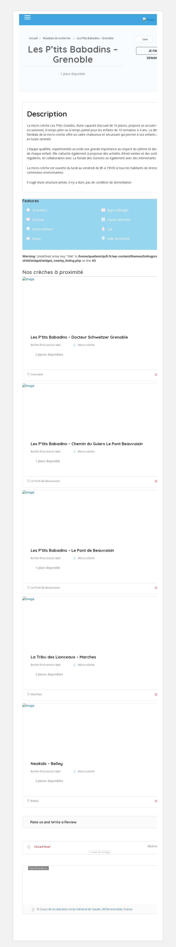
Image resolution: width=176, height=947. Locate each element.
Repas (36, 238)
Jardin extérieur (42, 229)
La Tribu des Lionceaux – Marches (63, 656)
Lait (109, 229)
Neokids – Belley (47, 763)
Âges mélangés (118, 210)
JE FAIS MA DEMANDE (156, 52)
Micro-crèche (86, 558)
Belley (35, 801)
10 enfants (39, 210)
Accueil (33, 38)
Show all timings (100, 852)
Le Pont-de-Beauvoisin (45, 587)
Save (145, 39)
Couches (38, 220)
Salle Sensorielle (118, 238)
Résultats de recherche (57, 38)
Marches (36, 694)
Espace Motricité (118, 220)
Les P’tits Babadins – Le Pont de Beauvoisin (72, 550)
